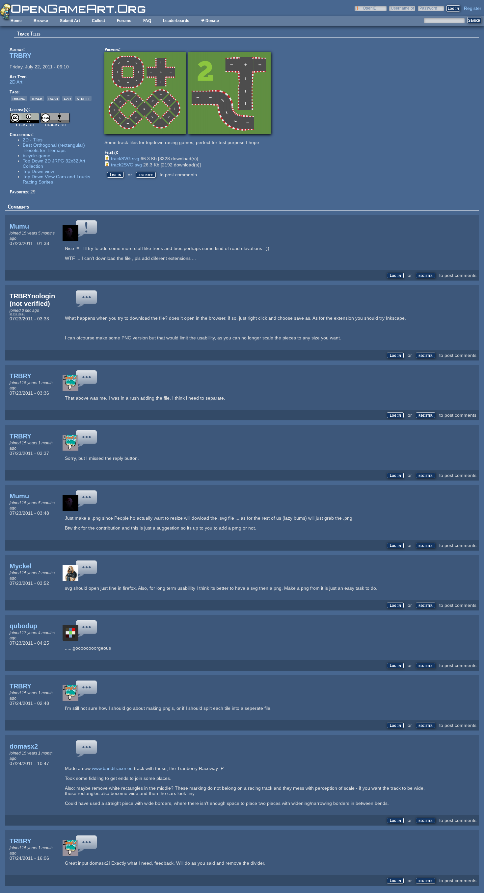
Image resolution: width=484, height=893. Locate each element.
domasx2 (24, 746)
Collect (98, 20)
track (36, 98)
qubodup (23, 626)
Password (428, 8)
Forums (124, 20)
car (67, 98)
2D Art (16, 82)
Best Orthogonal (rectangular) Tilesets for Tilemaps (54, 147)
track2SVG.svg (126, 164)
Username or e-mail (402, 8)
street (83, 98)
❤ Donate (210, 20)
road (53, 98)
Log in (115, 174)
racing (19, 98)
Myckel (21, 566)
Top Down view (38, 171)
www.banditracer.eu (112, 768)
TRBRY (20, 55)
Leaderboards (176, 20)
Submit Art (70, 20)
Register (472, 8)
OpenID (370, 8)
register (146, 174)
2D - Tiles (32, 139)
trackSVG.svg (125, 158)
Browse (41, 20)
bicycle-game (36, 155)
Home (16, 20)
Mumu (19, 226)
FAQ (147, 20)
